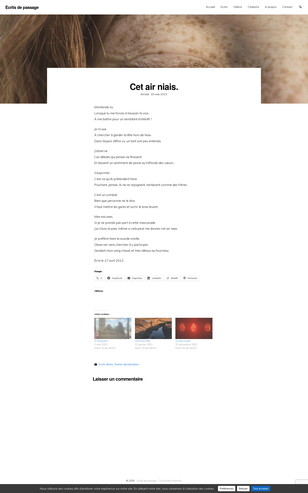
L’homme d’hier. (143, 340)
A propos (270, 7)
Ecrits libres (106, 364)
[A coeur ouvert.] (193, 328)
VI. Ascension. (101, 340)
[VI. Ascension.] (112, 328)
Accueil (210, 7)
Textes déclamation (126, 364)
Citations (253, 7)
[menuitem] (210, 7)
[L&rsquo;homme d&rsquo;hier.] (153, 328)
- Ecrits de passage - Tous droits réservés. (158, 480)
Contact (287, 7)
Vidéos (237, 7)
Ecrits (224, 7)
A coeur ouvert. (183, 340)
